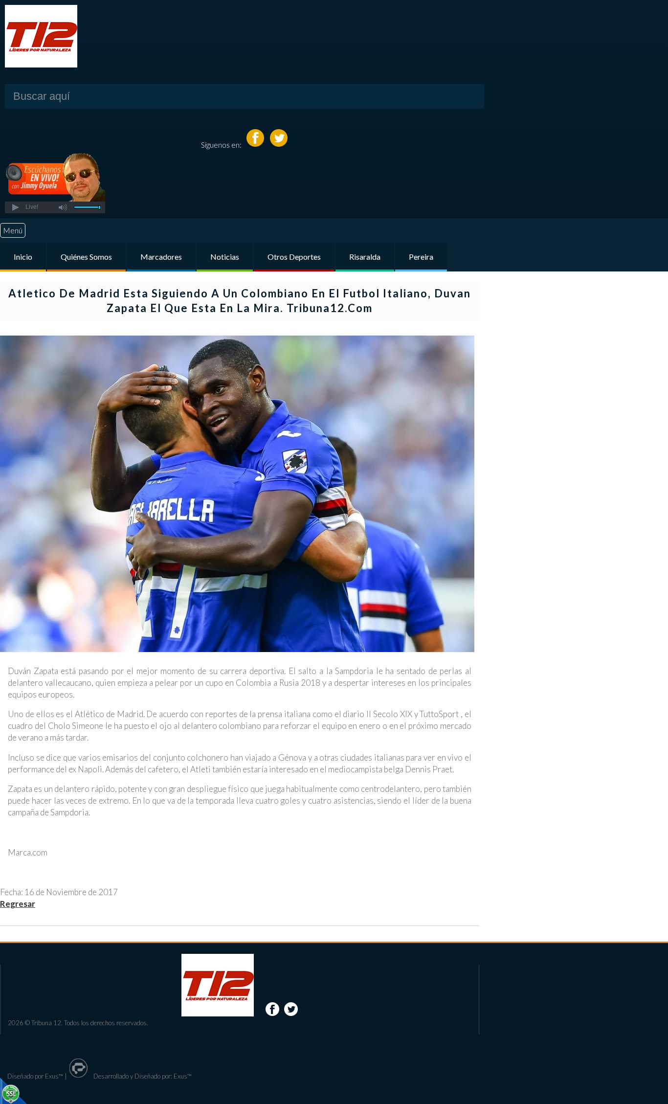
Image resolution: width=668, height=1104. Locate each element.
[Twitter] (279, 144)
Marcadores (161, 256)
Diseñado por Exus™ (35, 1076)
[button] (15, 207)
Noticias (224, 256)
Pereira (421, 256)
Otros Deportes (294, 256)
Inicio (23, 256)
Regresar (17, 904)
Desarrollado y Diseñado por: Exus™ (142, 1076)
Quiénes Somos (86, 256)
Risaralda (364, 256)
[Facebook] (256, 144)
